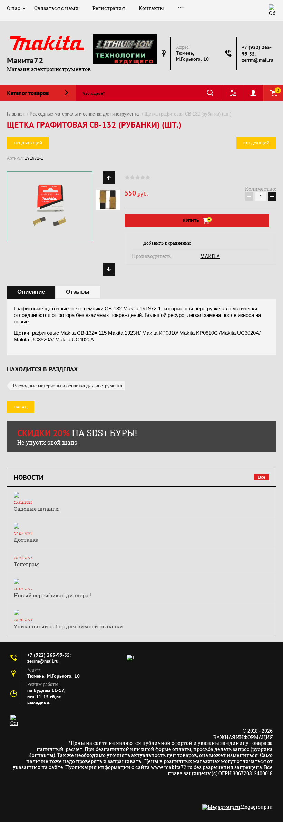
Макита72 (25, 60)
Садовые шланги (36, 508)
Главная (15, 114)
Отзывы (78, 292)
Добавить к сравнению (167, 243)
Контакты (151, 8)
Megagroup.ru (256, 806)
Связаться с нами (56, 8)
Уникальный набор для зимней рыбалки (68, 626)
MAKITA (210, 256)
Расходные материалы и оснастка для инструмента (84, 114)
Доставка (26, 539)
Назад (20, 406)
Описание (31, 292)
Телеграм (26, 564)
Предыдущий (28, 143)
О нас (13, 8)
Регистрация (108, 8)
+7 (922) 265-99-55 (48, 655)
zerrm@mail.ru (257, 60)
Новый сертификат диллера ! (52, 595)
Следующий (256, 143)
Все (261, 477)
